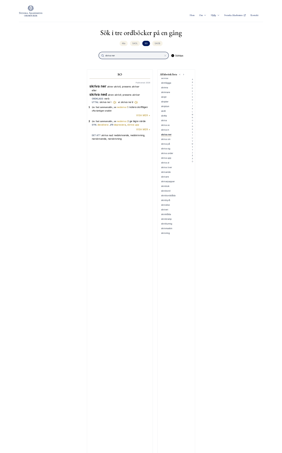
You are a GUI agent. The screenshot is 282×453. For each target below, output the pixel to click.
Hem (192, 15)
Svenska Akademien (233, 15)
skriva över (166, 167)
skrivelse (165, 205)
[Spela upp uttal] (114, 102)
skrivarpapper (168, 181)
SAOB (157, 43)
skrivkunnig (166, 223)
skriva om (165, 139)
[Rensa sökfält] (165, 55)
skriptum (165, 106)
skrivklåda (166, 214)
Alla (123, 43)
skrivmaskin (166, 228)
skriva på (165, 144)
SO (146, 43)
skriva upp (133, 124)
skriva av (165, 125)
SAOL (135, 43)
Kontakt (254, 15)
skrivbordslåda (168, 195)
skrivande (166, 172)
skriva (164, 120)
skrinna (164, 87)
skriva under (167, 153)
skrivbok (165, 186)
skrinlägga (166, 83)
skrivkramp (166, 219)
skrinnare (165, 92)
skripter (164, 101)
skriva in (165, 130)
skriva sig (165, 148)
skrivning (165, 233)
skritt (163, 111)
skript (163, 97)
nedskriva (122, 107)
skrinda (164, 78)
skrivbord (165, 191)
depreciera (120, 124)
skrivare (165, 176)
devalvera (103, 124)
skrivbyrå (165, 200)
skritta (164, 115)
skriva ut (165, 162)
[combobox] (134, 55)
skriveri (164, 209)
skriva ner (166, 134)
